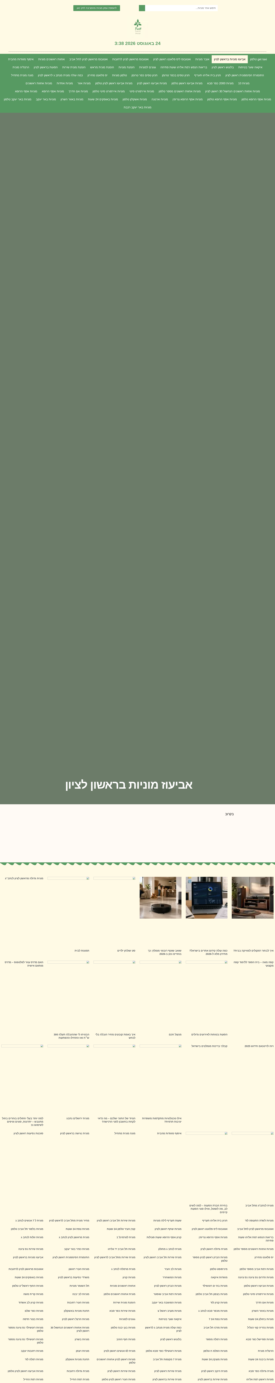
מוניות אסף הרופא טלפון (256, 99)
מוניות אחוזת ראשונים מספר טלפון (180, 91)
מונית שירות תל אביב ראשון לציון (162, 1257)
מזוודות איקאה (219, 1277)
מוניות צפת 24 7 (218, 1319)
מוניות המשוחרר (172, 1277)
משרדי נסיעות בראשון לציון (73, 1277)
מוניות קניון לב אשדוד (30, 1302)
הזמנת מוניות (127, 67)
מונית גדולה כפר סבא (261, 1371)
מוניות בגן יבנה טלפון (123, 1327)
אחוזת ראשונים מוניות (51, 59)
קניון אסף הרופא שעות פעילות (164, 1237)
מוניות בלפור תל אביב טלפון (27, 1229)
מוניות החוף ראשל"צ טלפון (27, 1285)
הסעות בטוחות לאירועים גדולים (209, 1034)
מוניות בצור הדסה (33, 1319)
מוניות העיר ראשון (79, 1269)
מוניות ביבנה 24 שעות (261, 1359)
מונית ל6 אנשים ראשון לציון (119, 1351)
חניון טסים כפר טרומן (144, 75)
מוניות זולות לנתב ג (32, 1237)
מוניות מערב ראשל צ (169, 1310)
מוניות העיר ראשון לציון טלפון (118, 1379)
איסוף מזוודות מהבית (21, 59)
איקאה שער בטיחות (250, 67)
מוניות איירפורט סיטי (141, 91)
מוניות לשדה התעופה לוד (259, 1220)
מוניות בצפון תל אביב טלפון (211, 1294)
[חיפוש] (142, 8)
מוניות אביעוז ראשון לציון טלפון (113, 83)
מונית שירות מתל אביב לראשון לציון (114, 1257)
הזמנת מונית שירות (74, 67)
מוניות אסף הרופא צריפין (188, 99)
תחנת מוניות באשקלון (76, 1310)
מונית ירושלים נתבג (77, 1118)
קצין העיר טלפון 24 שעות (121, 1229)
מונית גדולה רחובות (78, 1371)
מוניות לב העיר (172, 1269)
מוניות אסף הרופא (53, 91)
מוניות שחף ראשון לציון (168, 1229)
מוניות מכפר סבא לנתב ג (212, 1310)
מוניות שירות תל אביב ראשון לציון (116, 1220)
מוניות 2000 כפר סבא (220, 83)
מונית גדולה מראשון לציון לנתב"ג (24, 878)
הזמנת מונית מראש (102, 67)
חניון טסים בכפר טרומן (176, 75)
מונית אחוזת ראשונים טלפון (119, 1294)
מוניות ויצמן (82, 1351)
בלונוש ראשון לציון (223, 67)
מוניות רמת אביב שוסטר (167, 1294)
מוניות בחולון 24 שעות (261, 1319)
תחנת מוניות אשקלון (77, 1359)
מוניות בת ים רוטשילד (215, 1285)
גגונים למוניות (147, 67)
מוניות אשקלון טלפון (135, 99)
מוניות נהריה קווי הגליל (260, 1327)
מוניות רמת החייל (33, 1379)
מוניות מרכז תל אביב (215, 1327)
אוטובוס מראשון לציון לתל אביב (88, 59)
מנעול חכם (175, 1034)
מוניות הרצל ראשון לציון (75, 1319)
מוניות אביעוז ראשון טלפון (187, 83)
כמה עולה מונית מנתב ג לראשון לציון (60, 75)
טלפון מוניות (119, 75)
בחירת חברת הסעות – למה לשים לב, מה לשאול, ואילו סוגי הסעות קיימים (208, 1209)
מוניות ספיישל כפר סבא (260, 1339)
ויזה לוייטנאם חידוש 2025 (259, 1046)
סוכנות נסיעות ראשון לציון (28, 1133)
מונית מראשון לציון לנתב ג (74, 1237)
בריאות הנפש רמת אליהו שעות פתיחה (183, 67)
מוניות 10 (244, 83)
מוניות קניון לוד (218, 1302)
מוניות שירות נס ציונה (30, 1249)
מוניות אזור (84, 83)
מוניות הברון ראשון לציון (167, 1285)
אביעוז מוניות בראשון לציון (229, 59)
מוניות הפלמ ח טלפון (215, 1351)
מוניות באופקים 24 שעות (103, 99)
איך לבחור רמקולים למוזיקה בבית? (253, 950)
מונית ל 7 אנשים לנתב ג (29, 1220)
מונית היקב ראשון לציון (214, 1371)
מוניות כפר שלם (34, 1310)
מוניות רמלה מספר (216, 1339)
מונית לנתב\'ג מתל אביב (259, 1205)
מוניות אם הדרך (78, 91)
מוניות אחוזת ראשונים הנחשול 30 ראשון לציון (232, 91)
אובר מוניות (202, 59)
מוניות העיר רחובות (78, 1302)
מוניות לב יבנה (80, 1294)
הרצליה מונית (21, 67)
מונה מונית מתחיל (22, 75)
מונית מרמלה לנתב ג (123, 1269)
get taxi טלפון (258, 59)
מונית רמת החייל (79, 1379)
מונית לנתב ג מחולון (169, 1249)
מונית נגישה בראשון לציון (74, 1133)
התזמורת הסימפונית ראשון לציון (244, 75)
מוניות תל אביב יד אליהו (121, 1249)
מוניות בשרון (82, 1339)
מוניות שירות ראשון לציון (121, 1371)
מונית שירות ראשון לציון (167, 1371)
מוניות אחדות (65, 83)
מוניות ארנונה (160, 99)
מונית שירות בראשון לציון (167, 1379)
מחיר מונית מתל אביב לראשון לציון (69, 1220)
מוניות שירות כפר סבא (122, 1310)
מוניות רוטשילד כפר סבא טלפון (163, 1351)
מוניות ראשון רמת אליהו (260, 1379)
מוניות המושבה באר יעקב (166, 1302)
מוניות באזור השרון (72, 99)
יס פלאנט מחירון (98, 75)
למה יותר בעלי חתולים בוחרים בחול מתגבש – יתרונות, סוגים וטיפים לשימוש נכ (22, 1122)
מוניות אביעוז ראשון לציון (152, 83)
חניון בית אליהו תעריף (207, 75)
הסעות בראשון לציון (46, 67)
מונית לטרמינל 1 (126, 1237)
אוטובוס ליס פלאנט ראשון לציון (172, 59)
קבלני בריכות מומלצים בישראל (209, 1046)
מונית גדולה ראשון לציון (214, 1249)
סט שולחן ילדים (126, 950)
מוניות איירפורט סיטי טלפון (109, 91)
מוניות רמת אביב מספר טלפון (257, 1269)
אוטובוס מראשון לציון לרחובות (130, 59)
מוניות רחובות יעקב (32, 1351)
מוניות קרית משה (33, 1294)
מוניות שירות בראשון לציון (212, 1379)
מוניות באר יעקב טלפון (17, 99)
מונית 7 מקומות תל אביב (167, 1359)
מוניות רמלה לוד (34, 1359)
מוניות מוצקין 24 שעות (214, 1359)
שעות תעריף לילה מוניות (167, 1220)
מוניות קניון (129, 1277)
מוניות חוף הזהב (125, 1339)
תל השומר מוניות (79, 1285)
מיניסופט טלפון (218, 1269)
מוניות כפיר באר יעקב (76, 1249)
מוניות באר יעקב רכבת (137, 107)
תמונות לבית (82, 950)
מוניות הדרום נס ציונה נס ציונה (256, 1277)
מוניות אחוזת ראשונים (39, 83)
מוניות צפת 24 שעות (77, 1229)
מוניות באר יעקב (46, 99)
